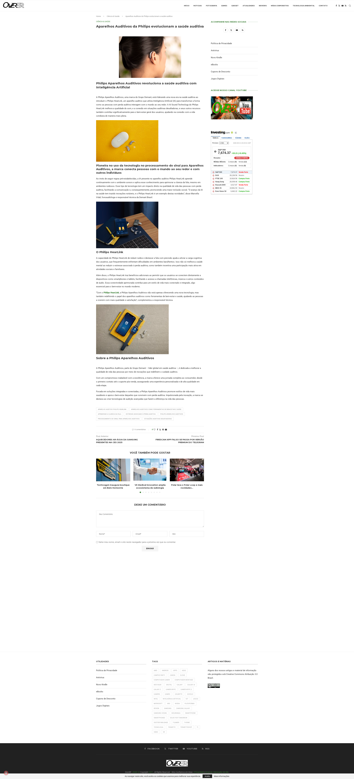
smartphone (190, 713)
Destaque (157, 685)
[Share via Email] (166, 429)
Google (190, 694)
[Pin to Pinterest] (163, 429)
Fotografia (211, 6)
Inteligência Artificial (172, 699)
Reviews (263, 6)
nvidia (177, 703)
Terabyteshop (186, 727)
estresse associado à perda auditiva (141, 414)
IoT (187, 699)
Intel (156, 699)
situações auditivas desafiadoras (158, 419)
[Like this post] (154, 429)
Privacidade (199, 772)
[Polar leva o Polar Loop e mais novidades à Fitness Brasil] (187, 470)
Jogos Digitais (217, 78)
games (167, 694)
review (156, 708)
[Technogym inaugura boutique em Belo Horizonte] (113, 470)
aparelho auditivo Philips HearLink (112, 409)
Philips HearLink (111, 292)
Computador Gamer (162, 680)
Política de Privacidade (221, 43)
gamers (157, 694)
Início (186, 6)
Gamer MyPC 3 (186, 689)
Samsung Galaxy (183, 708)
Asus (184, 670)
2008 (134, 772)
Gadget (235, 6)
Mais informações (221, 776)
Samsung (167, 708)
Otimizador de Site (220, 772)
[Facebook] (336, 5)
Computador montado (184, 680)
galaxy (180, 685)
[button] (99, 475)
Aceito (207, 776)
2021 (151, 772)
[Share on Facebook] (157, 429)
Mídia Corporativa (280, 6)
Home (98, 16)
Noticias (197, 6)
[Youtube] (342, 5)
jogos (195, 699)
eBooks (214, 64)
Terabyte (171, 727)
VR (164, 732)
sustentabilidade (161, 722)
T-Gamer (176, 722)
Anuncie (208, 772)
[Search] (349, 5)
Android (165, 670)
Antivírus (215, 50)
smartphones (159, 718)
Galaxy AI (191, 685)
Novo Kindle (216, 57)
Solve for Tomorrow (178, 718)
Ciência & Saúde (113, 16)
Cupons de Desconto (220, 71)
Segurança (175, 713)
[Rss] (345, 5)
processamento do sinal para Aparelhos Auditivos (119, 419)
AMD (155, 670)
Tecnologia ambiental (304, 6)
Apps (175, 670)
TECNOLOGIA (158, 727)
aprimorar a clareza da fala (109, 414)
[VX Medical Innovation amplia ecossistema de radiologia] (150, 470)
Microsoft (158, 703)
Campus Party (159, 675)
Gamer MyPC (171, 689)
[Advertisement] (234, 315)
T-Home (187, 722)
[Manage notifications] (6, 773)
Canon (172, 675)
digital (169, 685)
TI (197, 727)
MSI (168, 703)
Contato (323, 6)
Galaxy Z (157, 689)
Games (224, 6)
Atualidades (249, 6)
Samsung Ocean (160, 713)
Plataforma (189, 703)
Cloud (182, 675)
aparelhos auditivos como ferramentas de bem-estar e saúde (156, 409)
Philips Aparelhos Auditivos (171, 414)
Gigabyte (178, 694)
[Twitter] (339, 5)
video (156, 732)
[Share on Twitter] (160, 429)
